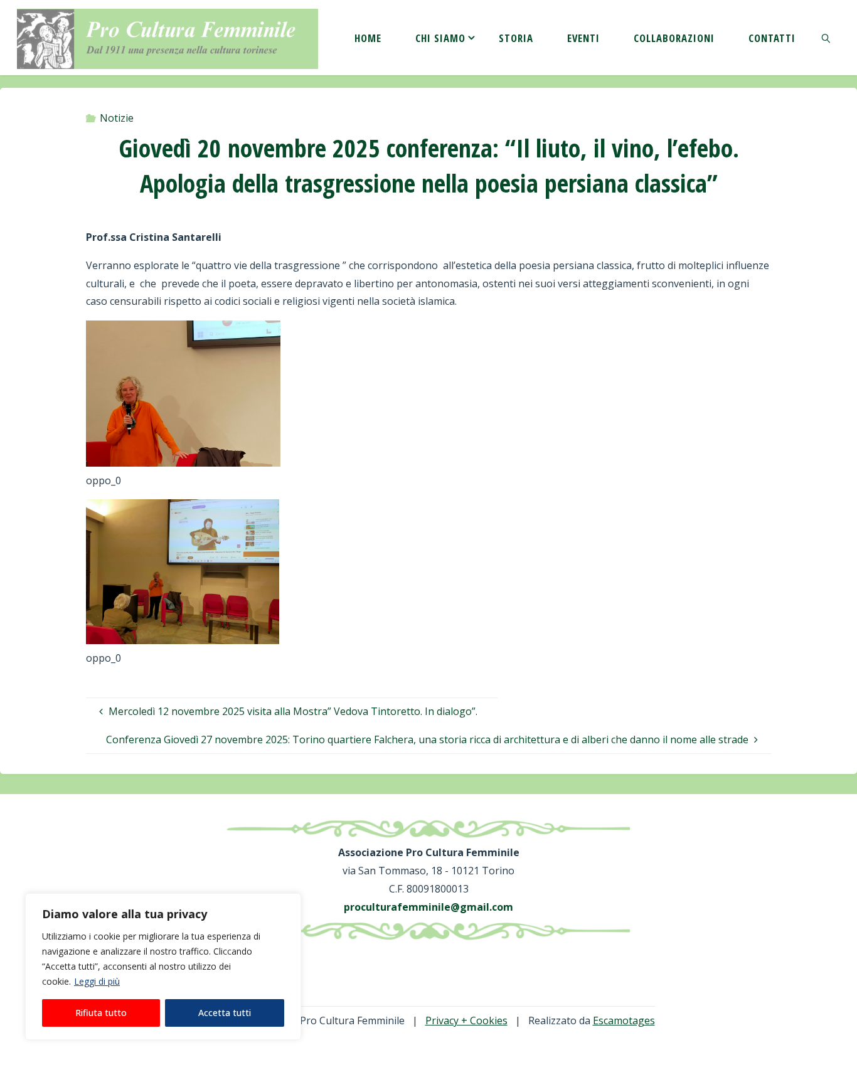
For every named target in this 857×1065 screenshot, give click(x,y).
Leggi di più (97, 981)
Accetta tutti (224, 1013)
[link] (825, 37)
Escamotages (624, 1020)
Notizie (117, 118)
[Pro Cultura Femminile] (167, 38)
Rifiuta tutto (101, 1013)
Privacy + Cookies (466, 1020)
